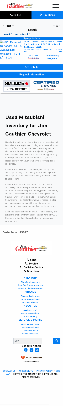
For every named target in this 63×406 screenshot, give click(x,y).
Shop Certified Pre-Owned (30, 289)
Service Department (30, 324)
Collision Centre (30, 331)
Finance (30, 292)
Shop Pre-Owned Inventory (30, 285)
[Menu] (55, 6)
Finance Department (30, 299)
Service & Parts (30, 320)
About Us (30, 306)
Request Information (31, 74)
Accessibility (26, 371)
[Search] (56, 341)
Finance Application (30, 296)
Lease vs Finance (30, 303)
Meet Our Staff (30, 310)
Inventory (30, 278)
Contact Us (9, 371)
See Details (31, 67)
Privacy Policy (30, 317)
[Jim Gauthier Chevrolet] (19, 5)
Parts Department (30, 328)
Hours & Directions (30, 314)
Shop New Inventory (30, 282)
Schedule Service (30, 334)
